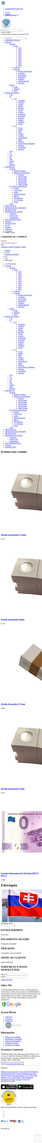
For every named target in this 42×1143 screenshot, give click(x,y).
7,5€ (10, 155)
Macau (16, 196)
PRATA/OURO (10, 210)
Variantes (17, 69)
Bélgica (20, 106)
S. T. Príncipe (18, 200)
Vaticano (21, 149)
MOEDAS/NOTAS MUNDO (15, 208)
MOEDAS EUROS (12, 93)
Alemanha (21, 101)
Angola (16, 188)
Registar (8, 227)
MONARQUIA (10, 206)
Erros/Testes (22, 75)
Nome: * (4, 974)
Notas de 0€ (13, 216)
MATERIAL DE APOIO (13, 212)
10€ (10, 159)
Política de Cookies (11, 1043)
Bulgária (21, 108)
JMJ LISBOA (17, 1077)
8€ (10, 157)
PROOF (12, 165)
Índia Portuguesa (19, 194)
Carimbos (21, 73)
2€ (10, 97)
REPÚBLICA (10, 167)
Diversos (21, 83)
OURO (9, 1076)
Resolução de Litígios (12, 1045)
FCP (28, 1079)
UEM (31, 1076)
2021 (20, 56)
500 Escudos (22, 182)
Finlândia (21, 122)
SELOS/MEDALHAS (13, 219)
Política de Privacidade (13, 1041)
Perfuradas (21, 77)
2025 (20, 64)
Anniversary (15, 1072)
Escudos (12, 169)
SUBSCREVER (6, 980)
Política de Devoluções (13, 1037)
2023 (20, 60)
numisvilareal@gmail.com (14, 9)
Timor (16, 202)
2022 (20, 58)
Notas (16, 46)
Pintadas (21, 79)
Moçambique (18, 198)
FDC (15, 91)
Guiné (16, 192)
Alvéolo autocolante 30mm (12, 619)
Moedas (3, 1072)
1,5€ (10, 95)
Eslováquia (22, 114)
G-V (15, 126)
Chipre (20, 110)
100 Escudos (22, 177)
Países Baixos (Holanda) (26, 143)
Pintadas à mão (27, 1074)
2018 (20, 50)
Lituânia (21, 136)
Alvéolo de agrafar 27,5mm (13, 704)
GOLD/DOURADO (8, 1074)
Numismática (13, 218)
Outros (11, 161)
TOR (35, 1076)
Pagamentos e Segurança (13, 1039)
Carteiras (17, 67)
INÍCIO (8, 250)
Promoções (9, 1021)
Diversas (21, 175)
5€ (10, 153)
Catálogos (12, 214)
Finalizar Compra (20, 247)
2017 (20, 48)
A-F (15, 99)
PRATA (3, 1076)
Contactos (8, 231)
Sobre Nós (8, 229)
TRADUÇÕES (10, 223)
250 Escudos (22, 180)
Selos (34, 1074)
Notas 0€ (8, 42)
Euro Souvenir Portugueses (29, 1072)
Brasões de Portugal (25, 71)
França (20, 124)
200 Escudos (22, 179)
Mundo (11, 85)
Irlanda (20, 130)
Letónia (20, 134)
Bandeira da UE (6, 1077)
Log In (7, 12)
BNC (11, 163)
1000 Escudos (23, 184)
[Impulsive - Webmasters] (12, 1128)
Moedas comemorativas (22, 173)
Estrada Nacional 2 (15, 1079)
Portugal (12, 44)
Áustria (20, 104)
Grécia (20, 128)
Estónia (20, 120)
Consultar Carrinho (7, 247)
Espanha (21, 118)
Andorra (21, 103)
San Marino (22, 147)
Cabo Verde (18, 190)
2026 (20, 65)
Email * (3, 977)
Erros (24, 1079)
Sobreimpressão (23, 81)
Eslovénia (21, 116)
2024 (20, 62)
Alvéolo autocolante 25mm (12, 789)
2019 (20, 52)
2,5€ (10, 151)
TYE (27, 1076)
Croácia (20, 112)
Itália (19, 132)
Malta (20, 140)
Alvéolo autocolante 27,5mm (13, 535)
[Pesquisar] (22, 30)
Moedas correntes (20, 171)
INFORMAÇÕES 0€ (12, 40)
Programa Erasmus (18, 1076)
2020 (20, 54)
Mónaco (21, 142)
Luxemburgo (22, 138)
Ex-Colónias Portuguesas (18, 186)
